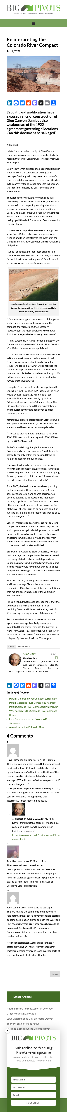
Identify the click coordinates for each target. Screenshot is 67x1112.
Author (11, 646)
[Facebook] (56, 657)
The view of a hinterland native (23, 1023)
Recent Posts (24, 646)
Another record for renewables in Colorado (30, 1008)
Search (55, 974)
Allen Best (29, 653)
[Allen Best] (16, 665)
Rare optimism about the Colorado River (28, 1028)
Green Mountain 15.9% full (21, 1013)
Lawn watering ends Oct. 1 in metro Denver (30, 1018)
